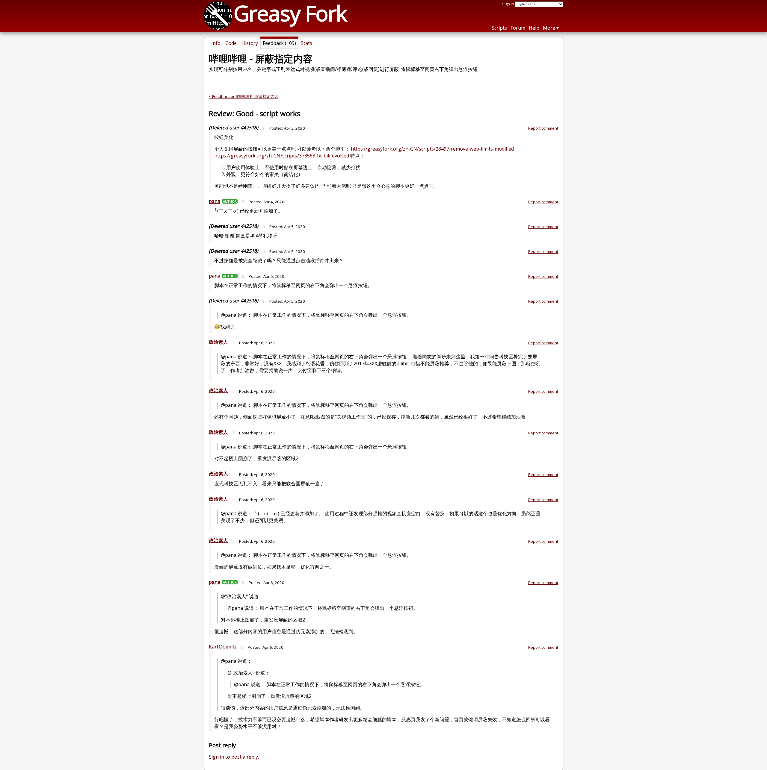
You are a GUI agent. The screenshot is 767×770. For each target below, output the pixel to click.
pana (214, 201)
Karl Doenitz (223, 646)
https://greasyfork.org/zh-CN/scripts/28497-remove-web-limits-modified (432, 148)
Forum (518, 28)
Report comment (543, 128)
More (549, 28)
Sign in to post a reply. (234, 757)
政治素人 (218, 342)
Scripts (499, 28)
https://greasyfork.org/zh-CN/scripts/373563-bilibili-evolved (281, 155)
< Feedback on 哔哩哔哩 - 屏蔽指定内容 (243, 96)
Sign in (508, 4)
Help (534, 28)
